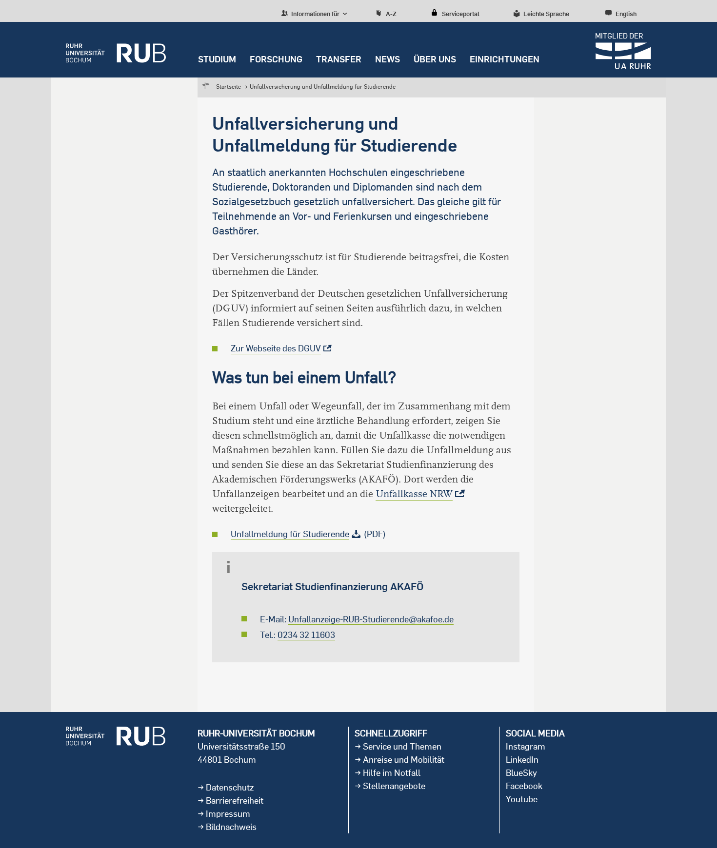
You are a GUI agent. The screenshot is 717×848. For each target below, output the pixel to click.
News (387, 59)
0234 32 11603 (306, 634)
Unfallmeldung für (290, 534)
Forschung (276, 59)
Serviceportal (460, 14)
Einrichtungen (504, 59)
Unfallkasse (414, 494)
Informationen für (314, 14)
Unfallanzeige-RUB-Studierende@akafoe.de (371, 619)
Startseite (228, 86)
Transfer (338, 59)
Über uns (435, 59)
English (626, 14)
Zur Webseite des (276, 348)
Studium (217, 59)
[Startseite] (116, 49)
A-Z (391, 14)
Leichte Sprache (546, 14)
